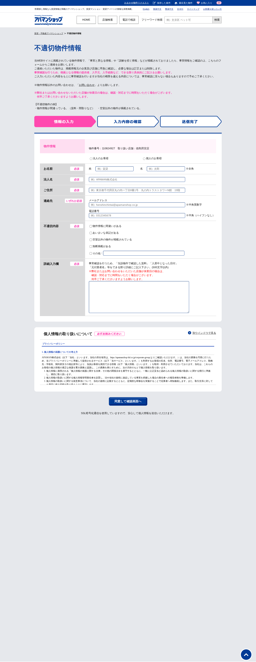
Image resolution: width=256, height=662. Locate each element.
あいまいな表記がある (106, 232)
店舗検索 (107, 19)
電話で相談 (128, 19)
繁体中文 (169, 9)
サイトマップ (193, 9)
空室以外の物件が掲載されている (112, 239)
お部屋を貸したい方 (212, 9)
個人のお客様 (154, 158)
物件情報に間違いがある (107, 225)
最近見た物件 (185, 3)
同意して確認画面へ (128, 401)
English (146, 9)
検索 (217, 19)
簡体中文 (157, 9)
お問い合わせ (87, 84)
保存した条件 (164, 3)
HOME (86, 19)
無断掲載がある (102, 246)
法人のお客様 (101, 158)
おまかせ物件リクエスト (136, 3)
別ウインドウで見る (204, 332)
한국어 (180, 9)
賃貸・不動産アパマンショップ (48, 33)
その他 (96, 253)
